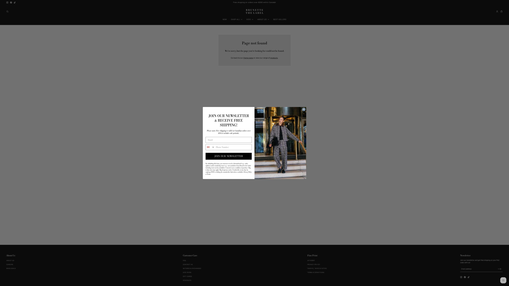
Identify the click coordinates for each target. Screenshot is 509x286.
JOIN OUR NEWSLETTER (228, 156)
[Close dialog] (303, 109)
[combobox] (210, 147)
